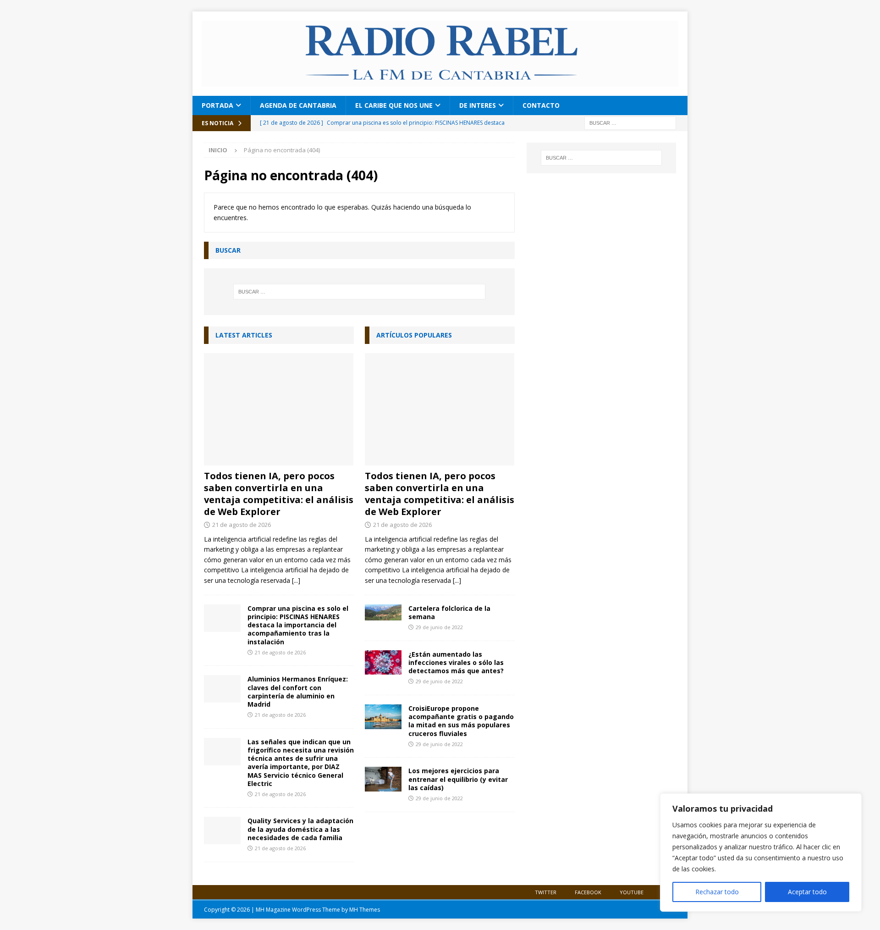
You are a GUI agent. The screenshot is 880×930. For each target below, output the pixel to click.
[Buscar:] (630, 122)
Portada (217, 105)
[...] (296, 580)
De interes (477, 105)
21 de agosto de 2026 (241, 524)
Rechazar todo (717, 891)
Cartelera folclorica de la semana (449, 612)
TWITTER (545, 892)
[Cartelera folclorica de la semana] (383, 612)
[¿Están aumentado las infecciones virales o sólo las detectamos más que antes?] (383, 662)
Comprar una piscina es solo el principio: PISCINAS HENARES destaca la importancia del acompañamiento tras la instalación (298, 625)
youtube (632, 892)
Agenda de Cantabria (298, 105)
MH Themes (364, 909)
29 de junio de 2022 (439, 627)
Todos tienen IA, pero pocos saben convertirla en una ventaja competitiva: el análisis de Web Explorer (278, 494)
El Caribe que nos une (394, 105)
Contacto (541, 105)
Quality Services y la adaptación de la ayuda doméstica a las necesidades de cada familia (300, 828)
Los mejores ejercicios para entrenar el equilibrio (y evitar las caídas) (458, 779)
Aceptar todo (807, 891)
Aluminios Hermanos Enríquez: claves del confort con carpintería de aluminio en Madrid (298, 692)
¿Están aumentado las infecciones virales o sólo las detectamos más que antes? (456, 662)
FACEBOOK (588, 892)
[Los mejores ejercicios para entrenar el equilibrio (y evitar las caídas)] (383, 779)
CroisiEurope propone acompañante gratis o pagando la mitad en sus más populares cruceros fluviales (461, 721)
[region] (761, 852)
